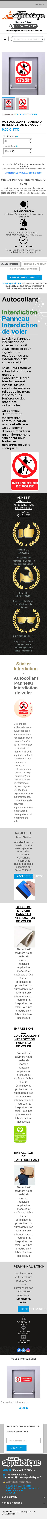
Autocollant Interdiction (24, 277)
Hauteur (9, 136)
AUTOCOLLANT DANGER (23, 1323)
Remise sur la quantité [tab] (23, 269)
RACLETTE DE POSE (24, 876)
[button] (30, 139)
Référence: (7, 115)
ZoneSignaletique (27, 1511)
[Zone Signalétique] (23, 15)
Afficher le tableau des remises (23, 173)
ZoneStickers (8, 1514)
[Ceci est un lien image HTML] (19, 1350)
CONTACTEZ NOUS (24, 1309)
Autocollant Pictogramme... (15, 1402)
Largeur (9, 146)
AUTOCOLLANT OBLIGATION (23, 1332)
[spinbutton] (18, 141)
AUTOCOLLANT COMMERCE (23, 1341)
